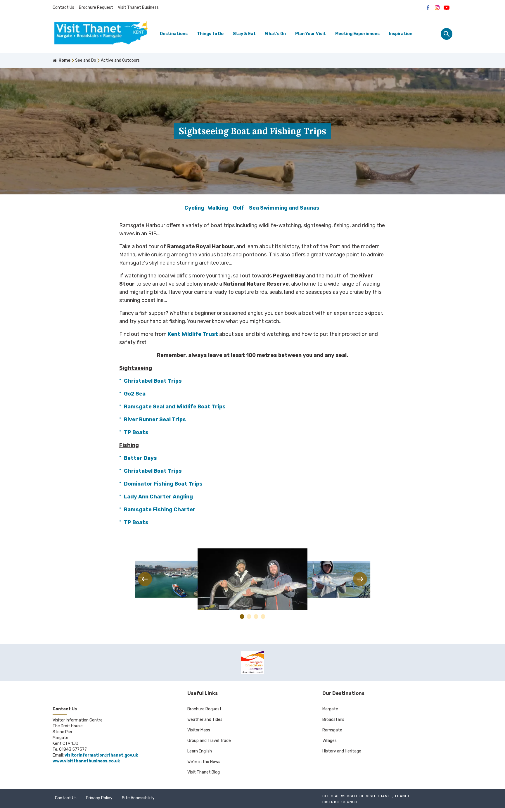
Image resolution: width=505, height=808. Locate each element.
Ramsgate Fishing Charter (160, 509)
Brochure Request (96, 7)
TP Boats (136, 432)
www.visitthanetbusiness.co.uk (86, 761)
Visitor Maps (198, 730)
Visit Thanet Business (138, 7)
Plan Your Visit (310, 33)
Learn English (199, 751)
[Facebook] (428, 7)
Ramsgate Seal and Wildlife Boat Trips (175, 406)
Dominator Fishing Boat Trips (163, 484)
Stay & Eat (244, 33)
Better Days (140, 458)
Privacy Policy (99, 797)
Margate (330, 709)
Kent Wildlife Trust (193, 334)
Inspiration (400, 33)
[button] (145, 579)
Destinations (174, 33)
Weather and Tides (204, 719)
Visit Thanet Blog (203, 772)
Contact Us (63, 7)
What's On (275, 33)
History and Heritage (341, 751)
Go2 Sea (135, 394)
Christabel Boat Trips (153, 381)
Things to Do (210, 33)
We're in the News (203, 761)
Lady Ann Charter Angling (158, 496)
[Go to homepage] (101, 34)
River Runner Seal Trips (155, 419)
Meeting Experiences (357, 33)
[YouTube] (446, 7)
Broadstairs (333, 719)
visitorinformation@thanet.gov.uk (101, 755)
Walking (218, 208)
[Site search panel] (446, 33)
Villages (329, 740)
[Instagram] (437, 7)
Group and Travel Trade (209, 740)
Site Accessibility (138, 797)
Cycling (194, 208)
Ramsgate (332, 730)
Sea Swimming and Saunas (284, 208)
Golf (238, 208)
